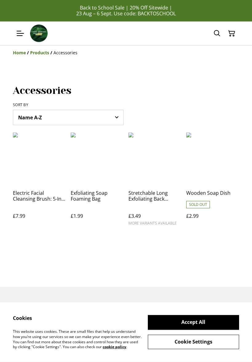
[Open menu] (20, 33)
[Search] (217, 33)
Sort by (20, 105)
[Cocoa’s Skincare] (39, 33)
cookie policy (114, 346)
